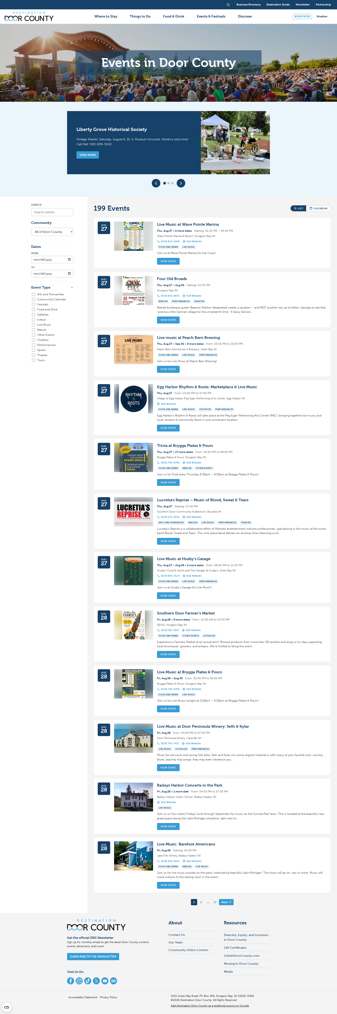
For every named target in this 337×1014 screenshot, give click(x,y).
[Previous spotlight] (156, 183)
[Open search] (228, 4)
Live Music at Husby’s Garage (183, 559)
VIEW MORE (88, 155)
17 (215, 902)
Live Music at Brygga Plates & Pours (189, 672)
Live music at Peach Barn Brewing (188, 337)
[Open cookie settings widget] (6, 1007)
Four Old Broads (172, 279)
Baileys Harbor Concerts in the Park (189, 785)
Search (36, 204)
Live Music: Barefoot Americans (186, 844)
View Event (168, 261)
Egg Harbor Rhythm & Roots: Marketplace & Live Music (207, 387)
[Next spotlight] (181, 183)
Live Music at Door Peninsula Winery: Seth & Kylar (203, 726)
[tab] (164, 183)
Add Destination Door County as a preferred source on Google (210, 1005)
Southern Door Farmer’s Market (186, 613)
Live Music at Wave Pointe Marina (188, 224)
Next (224, 902)
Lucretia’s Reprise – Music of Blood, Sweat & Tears (202, 500)
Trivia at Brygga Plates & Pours (185, 445)
